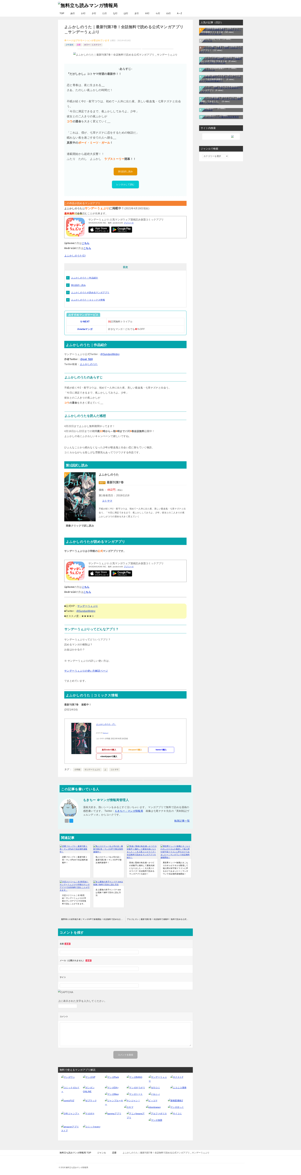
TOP (62, 13)
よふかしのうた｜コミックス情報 (88, 300)
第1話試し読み (125, 171)
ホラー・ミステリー (92, 45)
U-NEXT (85, 321)
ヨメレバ (105, 733)
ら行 (158, 13)
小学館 (77, 769)
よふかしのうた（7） (106, 724)
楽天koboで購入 (109, 750)
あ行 (72, 13)
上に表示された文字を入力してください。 (82, 1001)
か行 (83, 13)
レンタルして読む (125, 184)
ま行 (136, 13)
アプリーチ (129, 223)
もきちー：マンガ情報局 (129, 811)
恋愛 (79, 45)
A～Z (179, 13)
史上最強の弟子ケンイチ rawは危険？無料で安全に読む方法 (108, 892)
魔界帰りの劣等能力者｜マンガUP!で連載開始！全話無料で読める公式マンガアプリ (93, 919)
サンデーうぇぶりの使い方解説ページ (86, 670)
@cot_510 (86, 359)
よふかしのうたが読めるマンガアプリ (90, 292)
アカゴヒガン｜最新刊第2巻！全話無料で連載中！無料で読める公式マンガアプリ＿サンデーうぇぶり (160, 919)
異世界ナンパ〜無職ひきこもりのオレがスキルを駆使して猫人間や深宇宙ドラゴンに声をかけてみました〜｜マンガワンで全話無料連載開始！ (175, 868)
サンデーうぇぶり (87, 606)
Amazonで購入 (135, 750)
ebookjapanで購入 (108, 756)
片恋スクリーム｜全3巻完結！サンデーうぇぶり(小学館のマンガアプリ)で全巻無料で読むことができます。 (74, 899)
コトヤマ (107, 500)
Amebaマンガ (84, 329)
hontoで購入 (161, 750)
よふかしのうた (89, 364)
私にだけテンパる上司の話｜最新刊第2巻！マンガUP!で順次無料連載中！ (108, 860)
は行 (126, 13)
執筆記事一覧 (182, 820)
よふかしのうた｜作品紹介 (84, 278)
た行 (104, 13)
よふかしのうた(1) (74, 255)
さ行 (94, 13)
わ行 (168, 13)
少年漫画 (69, 45)
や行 (147, 13)
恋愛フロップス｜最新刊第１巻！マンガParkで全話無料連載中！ (75, 860)
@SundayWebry (109, 354)
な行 (115, 13)
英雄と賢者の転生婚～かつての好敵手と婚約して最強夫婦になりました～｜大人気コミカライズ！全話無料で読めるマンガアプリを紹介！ (141, 868)
